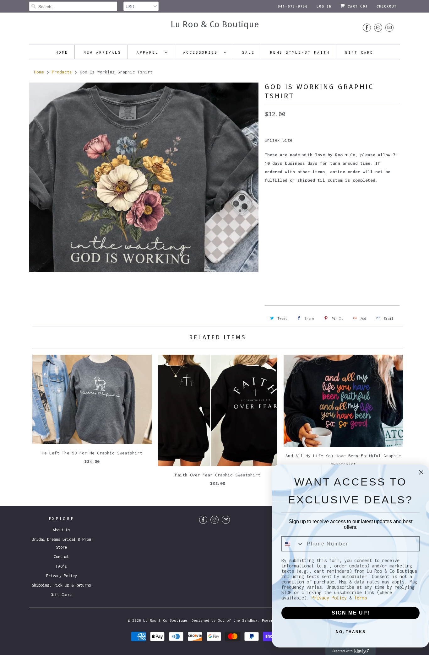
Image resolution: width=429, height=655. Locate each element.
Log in (324, 6)
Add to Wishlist (301, 274)
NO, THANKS (351, 632)
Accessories (202, 52)
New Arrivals (102, 52)
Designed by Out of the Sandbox (225, 620)
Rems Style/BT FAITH (300, 52)
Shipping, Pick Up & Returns (61, 585)
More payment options (367, 265)
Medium (295, 210)
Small (273, 210)
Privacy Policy (61, 575)
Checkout (387, 6)
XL (337, 210)
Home (62, 52)
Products (62, 71)
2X (355, 210)
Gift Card (359, 52)
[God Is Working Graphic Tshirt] (143, 177)
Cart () (356, 6)
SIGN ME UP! (351, 612)
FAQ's (61, 566)
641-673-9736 (293, 6)
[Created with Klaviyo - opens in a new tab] (350, 651)
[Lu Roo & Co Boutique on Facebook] (367, 27)
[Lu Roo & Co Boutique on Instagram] (378, 27)
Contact (61, 556)
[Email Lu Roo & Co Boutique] (389, 27)
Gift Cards (62, 594)
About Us (61, 530)
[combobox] (293, 544)
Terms (360, 597)
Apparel (149, 52)
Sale (248, 52)
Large (317, 210)
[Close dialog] (421, 472)
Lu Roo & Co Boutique (215, 24)
